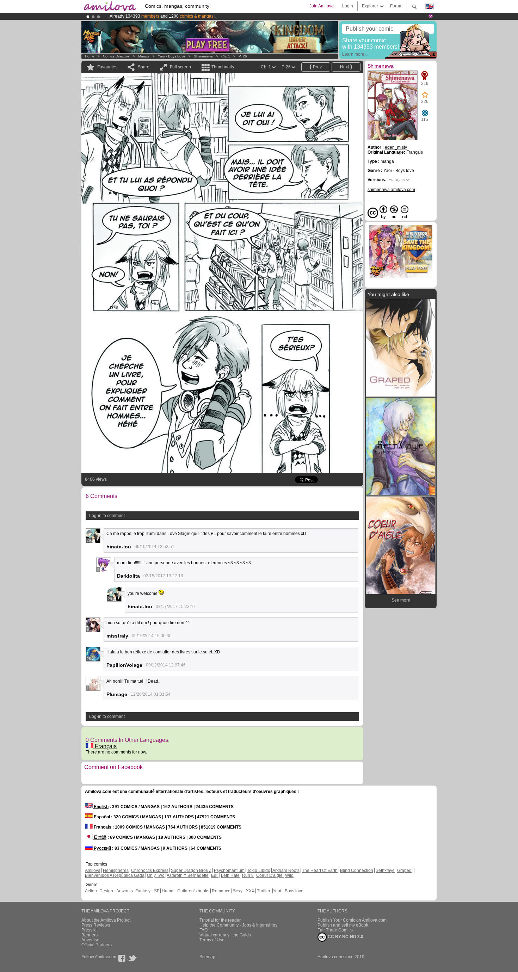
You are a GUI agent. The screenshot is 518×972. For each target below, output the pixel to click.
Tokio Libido (258, 870)
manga (143, 56)
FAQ (203, 930)
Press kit (89, 930)
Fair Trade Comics (335, 930)
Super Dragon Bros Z (191, 870)
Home (89, 56)
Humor (168, 890)
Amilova (92, 870)
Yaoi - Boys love (171, 56)
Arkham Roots (286, 870)
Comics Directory (116, 56)
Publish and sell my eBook (342, 925)
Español (101, 816)
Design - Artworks (116, 890)
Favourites (107, 66)
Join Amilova (321, 6)
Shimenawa (203, 56)
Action (91, 890)
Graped (404, 870)
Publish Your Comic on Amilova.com (352, 920)
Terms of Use (211, 939)
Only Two (156, 875)
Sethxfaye (385, 870)
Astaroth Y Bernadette (188, 875)
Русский (102, 848)
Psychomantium (229, 870)
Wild (289, 875)
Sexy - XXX (243, 890)
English (101, 806)
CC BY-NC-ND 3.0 (345, 936)
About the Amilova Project (105, 920)
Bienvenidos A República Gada (114, 875)
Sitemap (207, 956)
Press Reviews (95, 925)
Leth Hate (230, 875)
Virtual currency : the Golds (225, 935)
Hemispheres (116, 870)
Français (105, 746)
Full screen (180, 66)
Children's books (193, 890)
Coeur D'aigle (270, 875)
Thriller (264, 890)
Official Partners (96, 944)
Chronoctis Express (149, 870)
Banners (89, 935)
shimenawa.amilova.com (391, 189)
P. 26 (243, 56)
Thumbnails (222, 66)
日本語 (99, 837)
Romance (221, 890)
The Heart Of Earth (320, 870)
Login (347, 6)
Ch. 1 (225, 56)
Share (143, 66)
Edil (214, 875)
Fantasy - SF (147, 890)
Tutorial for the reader (220, 920)
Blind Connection (356, 870)
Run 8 (248, 875)
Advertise (90, 939)
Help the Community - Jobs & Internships (238, 925)
